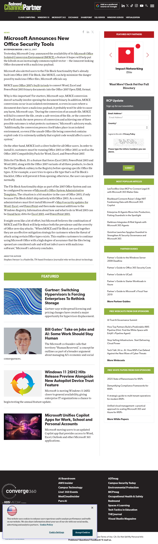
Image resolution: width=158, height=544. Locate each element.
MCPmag (113, 492)
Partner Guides (129, 249)
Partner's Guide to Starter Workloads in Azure (126, 283)
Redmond (114, 501)
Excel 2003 (37, 214)
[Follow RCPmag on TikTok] (131, 6)
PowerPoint (31, 206)
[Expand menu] (152, 6)
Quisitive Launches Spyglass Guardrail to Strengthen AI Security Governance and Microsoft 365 (127, 235)
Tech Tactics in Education (122, 510)
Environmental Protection (123, 487)
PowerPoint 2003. (60, 214)
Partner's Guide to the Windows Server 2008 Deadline (126, 259)
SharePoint (86, 18)
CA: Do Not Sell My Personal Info (128, 537)
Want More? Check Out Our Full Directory (129, 86)
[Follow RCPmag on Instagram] (136, 6)
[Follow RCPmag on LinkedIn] (123, 6)
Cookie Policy (46, 525)
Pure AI (62, 501)
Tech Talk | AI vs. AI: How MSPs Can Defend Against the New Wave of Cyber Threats (128, 352)
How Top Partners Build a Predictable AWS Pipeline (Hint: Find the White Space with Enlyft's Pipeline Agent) (128, 330)
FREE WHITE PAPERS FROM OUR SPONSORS (129, 370)
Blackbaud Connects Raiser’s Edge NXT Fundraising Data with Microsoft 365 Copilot (126, 202)
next (147, 55)
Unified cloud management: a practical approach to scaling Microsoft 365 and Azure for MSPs (126, 409)
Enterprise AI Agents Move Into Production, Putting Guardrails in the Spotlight (129, 214)
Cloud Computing (26, 18)
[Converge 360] (19, 492)
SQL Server (99, 18)
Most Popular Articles (129, 182)
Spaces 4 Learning (119, 505)
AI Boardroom (66, 478)
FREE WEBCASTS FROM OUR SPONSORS (129, 311)
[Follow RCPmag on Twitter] (127, 6)
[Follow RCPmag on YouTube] (141, 6)
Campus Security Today (122, 483)
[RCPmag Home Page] (23, 7)
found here (13, 214)
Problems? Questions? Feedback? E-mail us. (90, 540)
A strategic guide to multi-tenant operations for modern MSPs (129, 397)
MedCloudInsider (68, 496)
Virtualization (133, 18)
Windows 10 (43, 18)
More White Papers (118, 419)
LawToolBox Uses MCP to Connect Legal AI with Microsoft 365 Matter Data (128, 190)
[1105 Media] (14, 503)
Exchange (73, 18)
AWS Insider (65, 483)
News (7, 32)
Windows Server (115, 18)
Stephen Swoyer (14, 50)
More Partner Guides (118, 301)
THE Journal (115, 514)
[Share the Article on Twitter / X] (92, 32)
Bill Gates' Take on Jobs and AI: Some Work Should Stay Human (69, 334)
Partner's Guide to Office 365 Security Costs (129, 268)
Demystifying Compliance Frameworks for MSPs (127, 387)
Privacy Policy (129, 134)
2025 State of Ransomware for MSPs (125, 379)
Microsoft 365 (59, 18)
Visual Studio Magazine (122, 519)
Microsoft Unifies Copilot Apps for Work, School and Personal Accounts (68, 420)
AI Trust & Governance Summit (122, 320)
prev (110, 55)
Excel (15, 206)
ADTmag (113, 478)
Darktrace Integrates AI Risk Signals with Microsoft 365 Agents (126, 224)
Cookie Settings (56, 532)
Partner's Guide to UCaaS (119, 275)
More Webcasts (116, 360)
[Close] (92, 507)
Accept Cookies (82, 533)
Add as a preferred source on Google (108, 6)
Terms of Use (106, 537)
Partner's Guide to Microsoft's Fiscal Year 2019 (127, 293)
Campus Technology (70, 487)
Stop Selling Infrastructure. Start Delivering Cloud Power (128, 342)
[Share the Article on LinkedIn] (87, 32)
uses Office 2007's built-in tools (31, 85)
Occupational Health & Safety (125, 496)
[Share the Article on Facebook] (82, 32)
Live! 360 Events (68, 492)
